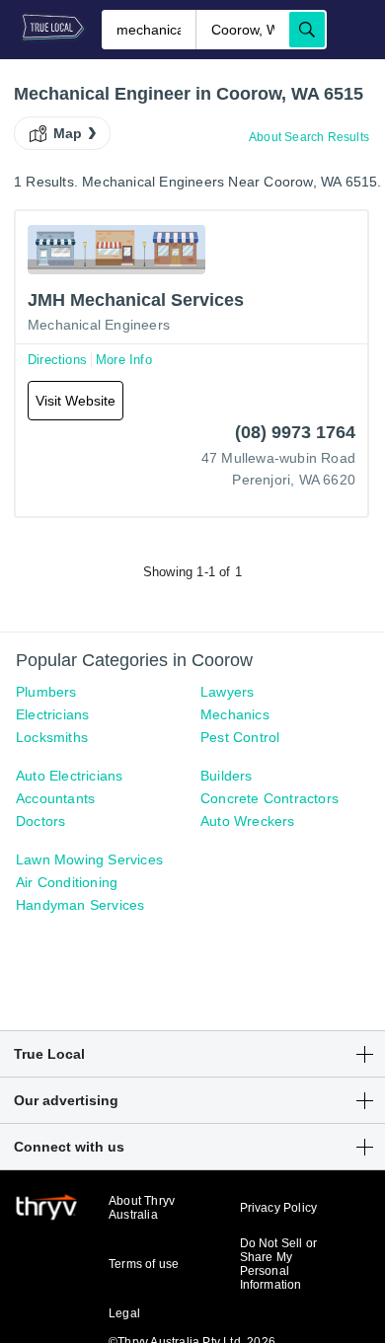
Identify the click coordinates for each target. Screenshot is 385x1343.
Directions (57, 359)
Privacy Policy (279, 1208)
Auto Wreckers (247, 821)
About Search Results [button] (309, 137)
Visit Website (76, 401)
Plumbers (46, 692)
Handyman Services (80, 905)
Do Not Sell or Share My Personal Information (279, 1264)
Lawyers (227, 692)
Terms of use (144, 1264)
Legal (124, 1313)
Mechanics (235, 714)
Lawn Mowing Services (89, 859)
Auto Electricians (69, 775)
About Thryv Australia (142, 1208)
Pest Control (239, 737)
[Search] (307, 29)
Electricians (52, 714)
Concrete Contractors (269, 798)
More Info (124, 359)
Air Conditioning (66, 882)
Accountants (55, 798)
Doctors (40, 821)
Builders (226, 775)
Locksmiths (52, 737)
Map (68, 133)
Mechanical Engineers (99, 325)
